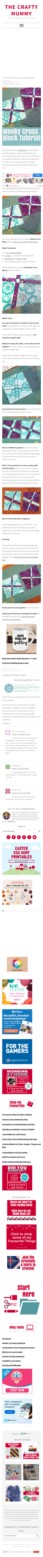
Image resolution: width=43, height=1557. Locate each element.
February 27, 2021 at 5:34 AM (21, 793)
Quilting (11, 82)
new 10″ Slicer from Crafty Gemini (26, 242)
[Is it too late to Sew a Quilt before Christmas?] (14, 1472)
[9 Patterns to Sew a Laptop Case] (31, 1493)
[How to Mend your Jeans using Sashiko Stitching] (31, 1472)
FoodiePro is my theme (11, 1361)
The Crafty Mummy (21, 10)
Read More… (12, 821)
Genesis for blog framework (13, 1356)
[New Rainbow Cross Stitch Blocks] (14, 1451)
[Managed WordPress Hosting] (26, 1434)
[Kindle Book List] (21, 1210)
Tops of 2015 (18, 83)
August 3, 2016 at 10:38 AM (20, 768)
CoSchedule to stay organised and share (18, 1347)
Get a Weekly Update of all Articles (11, 84)
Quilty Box (22, 150)
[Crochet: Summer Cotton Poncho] (14, 1493)
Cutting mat (8, 258)
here (35, 658)
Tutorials (16, 82)
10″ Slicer (7, 255)
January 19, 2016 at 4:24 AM (21, 734)
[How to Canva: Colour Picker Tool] (31, 1451)
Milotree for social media (12, 1352)
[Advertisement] (21, 51)
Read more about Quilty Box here (15, 658)
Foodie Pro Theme (25, 1546)
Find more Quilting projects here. (15, 663)
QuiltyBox (11, 83)
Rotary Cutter (22, 258)
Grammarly (6, 1339)
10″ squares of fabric (14, 253)
